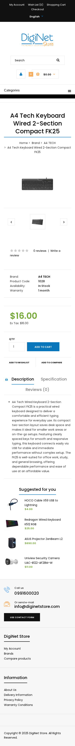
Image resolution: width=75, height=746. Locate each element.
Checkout (37, 9)
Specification (54, 379)
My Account (16, 5)
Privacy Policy (13, 700)
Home (23, 143)
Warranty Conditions (18, 705)
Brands (8, 654)
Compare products (17, 659)
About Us (10, 690)
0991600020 (26, 593)
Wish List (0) (35, 5)
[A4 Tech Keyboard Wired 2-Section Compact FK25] (37, 185)
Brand (36, 143)
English (35, 16)
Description (23, 379)
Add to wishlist (19, 362)
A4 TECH (50, 143)
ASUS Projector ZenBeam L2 (44, 539)
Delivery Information (18, 695)
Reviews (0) (37, 389)
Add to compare (51, 362)
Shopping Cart (56, 5)
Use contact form (22, 617)
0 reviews (39, 251)
